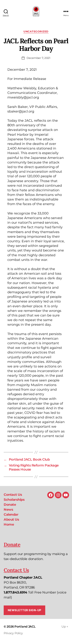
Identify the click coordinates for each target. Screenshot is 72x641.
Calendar (11, 515)
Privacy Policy (13, 633)
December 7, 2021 (38, 58)
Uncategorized (36, 31)
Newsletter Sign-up (24, 610)
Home (9, 524)
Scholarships (14, 500)
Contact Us (13, 495)
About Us (11, 519)
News (8, 510)
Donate (10, 505)
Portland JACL (25, 626)
